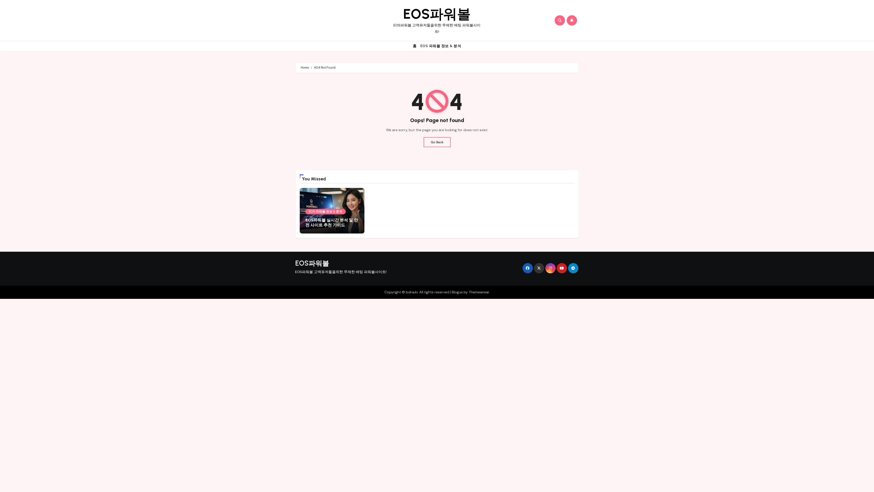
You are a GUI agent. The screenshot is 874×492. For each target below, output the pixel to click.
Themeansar (479, 292)
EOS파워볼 (437, 14)
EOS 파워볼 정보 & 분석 (440, 46)
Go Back (437, 142)
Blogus (457, 292)
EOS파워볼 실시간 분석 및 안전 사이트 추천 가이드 (331, 223)
